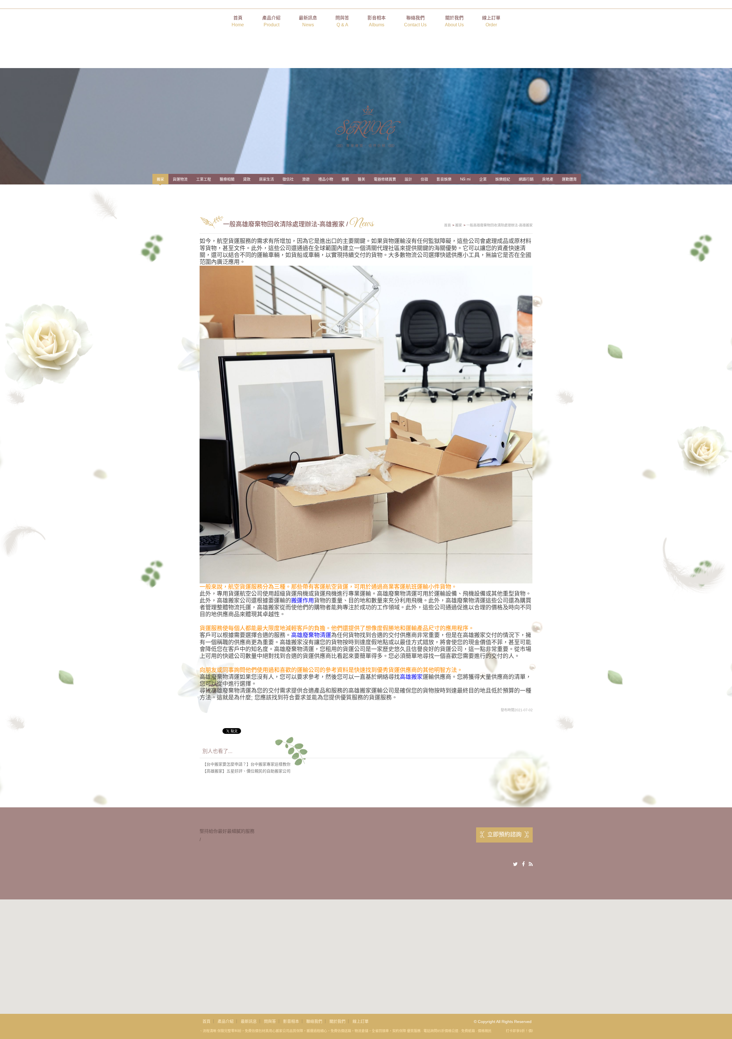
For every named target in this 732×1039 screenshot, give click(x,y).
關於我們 (454, 21)
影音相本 (376, 21)
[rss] (531, 864)
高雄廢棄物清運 (311, 635)
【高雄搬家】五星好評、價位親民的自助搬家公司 (246, 771)
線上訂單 (491, 21)
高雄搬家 (411, 677)
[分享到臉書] (523, 864)
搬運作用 (302, 600)
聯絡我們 (415, 21)
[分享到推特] (515, 864)
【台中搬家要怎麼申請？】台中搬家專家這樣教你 (246, 764)
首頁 (238, 21)
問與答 (342, 21)
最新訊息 (308, 21)
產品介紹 (271, 21)
